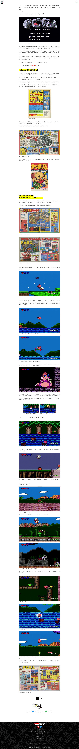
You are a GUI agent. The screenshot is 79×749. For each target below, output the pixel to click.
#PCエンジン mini (23, 14)
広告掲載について (39, 736)
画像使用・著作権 (39, 733)
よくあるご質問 (39, 742)
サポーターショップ (39, 740)
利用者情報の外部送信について (39, 738)
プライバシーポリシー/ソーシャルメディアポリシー (39, 731)
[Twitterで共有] (33, 711)
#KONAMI (30, 14)
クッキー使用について (39, 735)
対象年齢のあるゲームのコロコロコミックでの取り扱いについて (39, 743)
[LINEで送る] (46, 711)
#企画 (42, 14)
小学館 (39, 729)
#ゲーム (36, 14)
